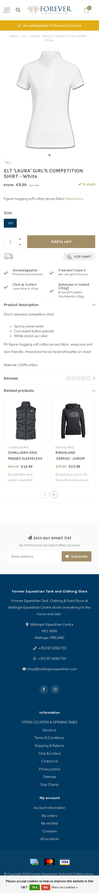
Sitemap (49, 777)
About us (49, 730)
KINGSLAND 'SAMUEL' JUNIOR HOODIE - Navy (70, 458)
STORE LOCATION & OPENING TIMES (49, 722)
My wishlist (49, 823)
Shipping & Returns (49, 746)
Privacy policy (49, 769)
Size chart (82, 256)
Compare (49, 831)
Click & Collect (49, 753)
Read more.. (75, 199)
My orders (49, 816)
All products (49, 839)
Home (14, 36)
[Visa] (64, 862)
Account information (49, 808)
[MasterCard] (49, 862)
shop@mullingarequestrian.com (52, 669)
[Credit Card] (34, 862)
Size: (8, 212)
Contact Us (49, 761)
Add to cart (61, 241)
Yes (34, 887)
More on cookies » (65, 887)
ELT (8, 162)
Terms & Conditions (49, 738)
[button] (49, 155)
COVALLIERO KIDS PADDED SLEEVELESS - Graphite (25, 458)
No (46, 887)
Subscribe (79, 556)
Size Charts (49, 784)
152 (10, 223)
